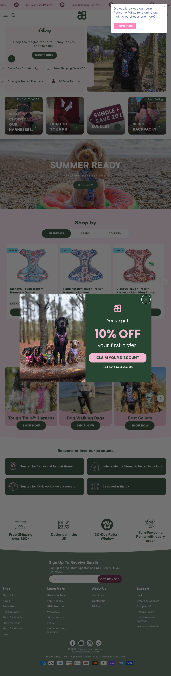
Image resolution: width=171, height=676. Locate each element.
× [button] (164, 7)
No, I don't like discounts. (118, 367)
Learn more (125, 25)
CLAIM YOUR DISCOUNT (117, 357)
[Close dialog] (146, 299)
